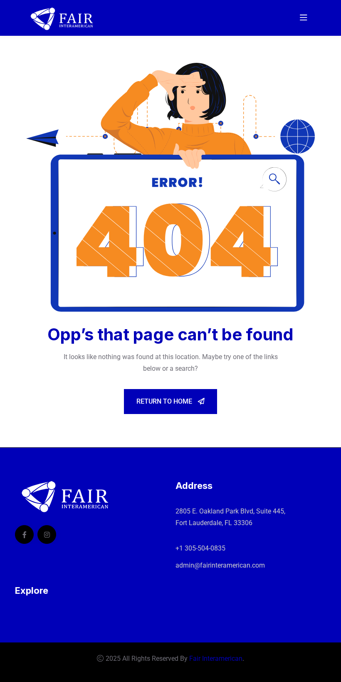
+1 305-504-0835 (200, 548)
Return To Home (165, 401)
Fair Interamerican (215, 658)
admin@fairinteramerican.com (220, 565)
